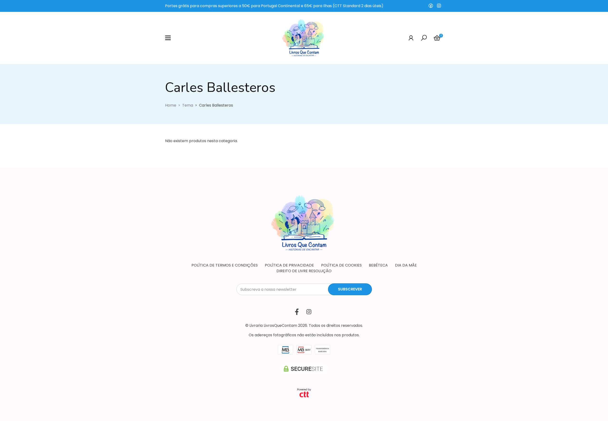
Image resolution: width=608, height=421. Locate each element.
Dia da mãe (406, 265)
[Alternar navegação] (168, 38)
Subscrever (350, 289)
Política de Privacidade (289, 265)
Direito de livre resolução (304, 271)
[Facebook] (431, 6)
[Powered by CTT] (304, 394)
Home (170, 105)
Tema (187, 105)
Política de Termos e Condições (224, 265)
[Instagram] (439, 6)
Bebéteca (378, 265)
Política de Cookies (341, 265)
